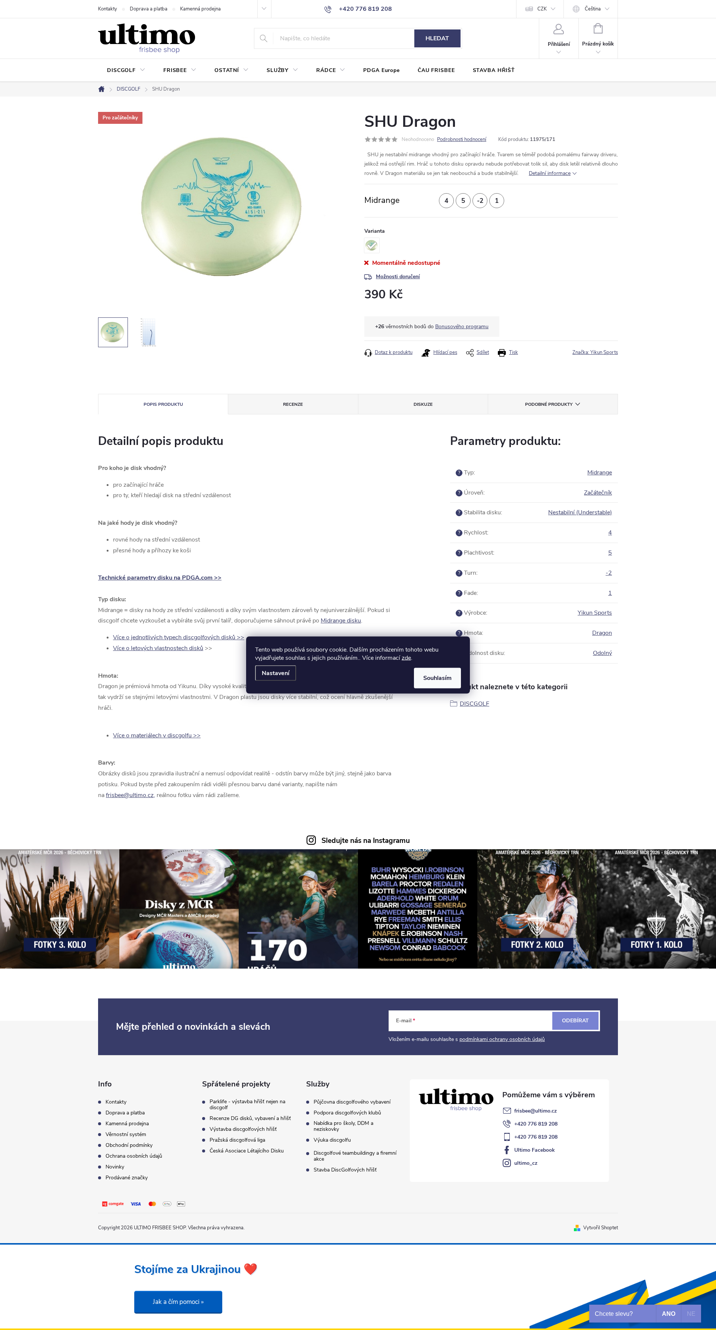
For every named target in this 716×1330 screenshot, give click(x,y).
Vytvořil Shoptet (600, 1227)
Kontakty (107, 9)
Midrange (599, 472)
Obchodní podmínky (129, 1145)
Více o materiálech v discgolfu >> (157, 735)
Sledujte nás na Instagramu (365, 841)
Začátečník (598, 493)
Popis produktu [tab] (163, 404)
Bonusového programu (462, 326)
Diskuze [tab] (423, 404)
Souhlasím (437, 678)
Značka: (595, 352)
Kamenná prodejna (200, 9)
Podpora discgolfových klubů (347, 1113)
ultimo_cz (525, 1163)
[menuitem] (126, 70)
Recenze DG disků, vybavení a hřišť (250, 1119)
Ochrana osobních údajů (134, 1156)
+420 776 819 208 (536, 1123)
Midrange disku (341, 621)
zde (406, 658)
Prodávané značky (127, 1177)
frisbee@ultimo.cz (535, 1110)
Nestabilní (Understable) (580, 512)
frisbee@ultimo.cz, (130, 795)
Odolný (602, 653)
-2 (609, 573)
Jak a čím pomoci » (178, 1302)
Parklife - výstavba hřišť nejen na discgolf (247, 1105)
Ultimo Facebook (534, 1150)
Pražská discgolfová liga (237, 1140)
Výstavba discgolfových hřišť (243, 1129)
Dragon (602, 633)
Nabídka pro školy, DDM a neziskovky (343, 1126)
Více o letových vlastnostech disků (158, 648)
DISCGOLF (474, 704)
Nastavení (275, 673)
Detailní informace (550, 173)
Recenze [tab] (293, 404)
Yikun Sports (595, 613)
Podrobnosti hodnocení (461, 139)
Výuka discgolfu (332, 1140)
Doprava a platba (148, 9)
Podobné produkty (548, 404)
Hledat (437, 38)
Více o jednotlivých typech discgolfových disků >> (178, 637)
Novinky (115, 1166)
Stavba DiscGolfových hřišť (345, 1170)
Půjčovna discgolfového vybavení (352, 1102)
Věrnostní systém (126, 1134)
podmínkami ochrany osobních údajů (502, 1039)
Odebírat (575, 1020)
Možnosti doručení (398, 276)
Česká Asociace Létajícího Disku (247, 1151)
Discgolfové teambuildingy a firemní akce (355, 1156)
